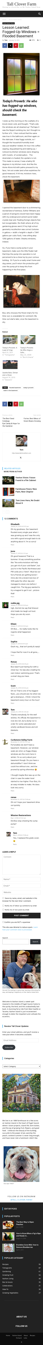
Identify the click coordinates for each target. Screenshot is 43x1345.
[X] (10, 45)
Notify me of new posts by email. (17, 910)
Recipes (32, 1335)
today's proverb (28, 387)
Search (5, 938)
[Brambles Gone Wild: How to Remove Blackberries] (8, 1248)
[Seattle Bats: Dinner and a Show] (10, 364)
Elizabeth (15, 524)
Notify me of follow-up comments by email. (21, 906)
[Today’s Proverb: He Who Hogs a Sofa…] (28, 339)
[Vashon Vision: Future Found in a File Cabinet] (8, 480)
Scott (13, 686)
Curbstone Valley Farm (21, 740)
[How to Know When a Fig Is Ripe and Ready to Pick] (8, 1236)
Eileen (13, 624)
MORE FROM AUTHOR (13, 472)
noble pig (15, 603)
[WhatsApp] (21, 45)
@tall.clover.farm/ (22, 1200)
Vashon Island (17, 1335)
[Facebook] (4, 45)
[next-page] (7, 511)
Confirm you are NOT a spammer (17, 922)
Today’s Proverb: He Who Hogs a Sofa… (26, 350)
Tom (6, 40)
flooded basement (15, 387)
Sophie (14, 642)
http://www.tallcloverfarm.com (21, 453)
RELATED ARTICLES (12, 468)
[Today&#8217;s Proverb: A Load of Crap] (10, 339)
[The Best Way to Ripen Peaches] (8, 1225)
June (13, 551)
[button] (4, 14)
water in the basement (10, 390)
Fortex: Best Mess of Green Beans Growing (32, 419)
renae (13, 797)
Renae (14, 662)
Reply (12, 545)
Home (4, 20)
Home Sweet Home (15, 20)
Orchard (19, 1338)
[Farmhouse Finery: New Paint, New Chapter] (8, 492)
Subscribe (9, 1047)
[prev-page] (3, 511)
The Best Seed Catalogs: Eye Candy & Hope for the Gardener (11, 422)
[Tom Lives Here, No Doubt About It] (8, 503)
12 (40, 40)
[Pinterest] (15, 45)
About (26, 1335)
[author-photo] (21, 446)
